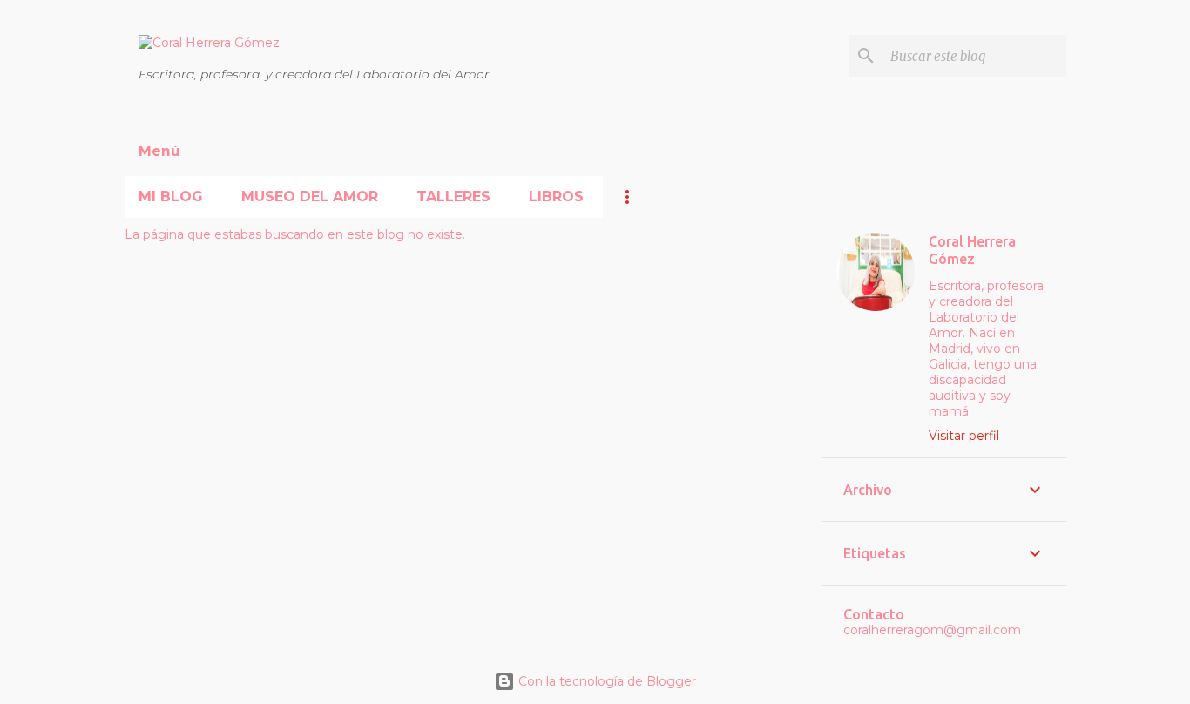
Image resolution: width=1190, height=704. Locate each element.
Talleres (453, 196)
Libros (556, 196)
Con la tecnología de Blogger (605, 681)
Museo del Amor (309, 196)
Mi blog (171, 196)
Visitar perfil (964, 435)
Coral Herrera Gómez (972, 250)
